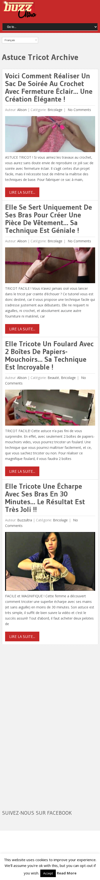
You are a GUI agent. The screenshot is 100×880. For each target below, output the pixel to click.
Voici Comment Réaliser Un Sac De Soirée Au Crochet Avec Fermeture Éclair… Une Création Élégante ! (48, 87)
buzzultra (24, 520)
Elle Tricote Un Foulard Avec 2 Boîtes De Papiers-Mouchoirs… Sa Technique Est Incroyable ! (49, 355)
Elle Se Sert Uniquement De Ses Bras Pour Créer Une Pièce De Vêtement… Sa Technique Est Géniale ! (48, 219)
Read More (66, 873)
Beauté (53, 377)
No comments (79, 109)
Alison (22, 109)
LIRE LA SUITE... (22, 192)
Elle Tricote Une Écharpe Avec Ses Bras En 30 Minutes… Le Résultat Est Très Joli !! (45, 498)
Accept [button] (48, 873)
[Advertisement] (38, 724)
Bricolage (55, 109)
